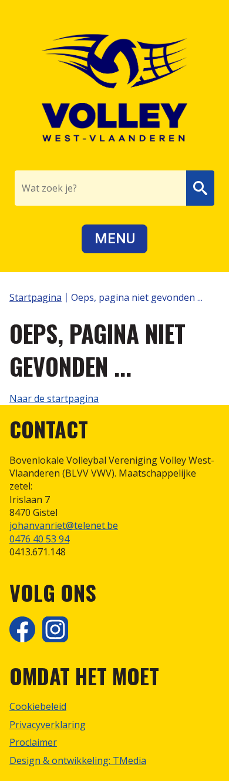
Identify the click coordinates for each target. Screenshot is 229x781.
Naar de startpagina (54, 398)
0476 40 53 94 (39, 538)
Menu (115, 238)
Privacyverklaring (47, 724)
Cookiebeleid (37, 706)
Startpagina (35, 297)
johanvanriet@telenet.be (63, 525)
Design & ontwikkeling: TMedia (77, 760)
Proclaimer (33, 742)
